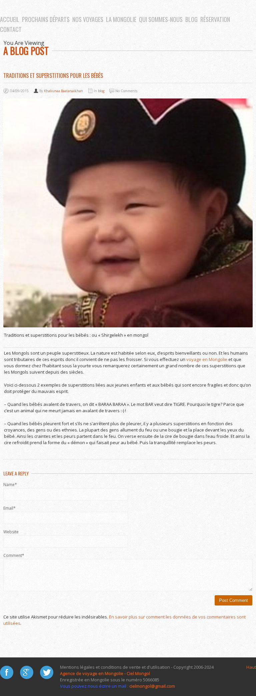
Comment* (13, 555)
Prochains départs (46, 19)
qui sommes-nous (161, 19)
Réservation (215, 19)
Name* (10, 484)
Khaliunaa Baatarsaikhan (63, 90)
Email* (9, 508)
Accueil (9, 19)
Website (11, 532)
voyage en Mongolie (206, 359)
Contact (11, 29)
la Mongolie (121, 19)
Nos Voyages (87, 19)
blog (191, 19)
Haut (251, 667)
